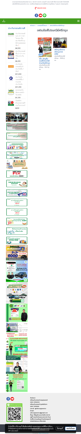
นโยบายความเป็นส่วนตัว (47, 428)
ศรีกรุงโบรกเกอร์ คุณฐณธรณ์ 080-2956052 (39, 401)
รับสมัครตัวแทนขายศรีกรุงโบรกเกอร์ (20, 102)
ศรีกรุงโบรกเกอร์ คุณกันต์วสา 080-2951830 (38, 405)
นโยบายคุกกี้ (14, 430)
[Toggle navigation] (78, 21)
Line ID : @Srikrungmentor (38, 409)
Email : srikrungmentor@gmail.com (39, 412)
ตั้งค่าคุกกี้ (60, 428)
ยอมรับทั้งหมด (70, 428)
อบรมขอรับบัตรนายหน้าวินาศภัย (20, 92)
